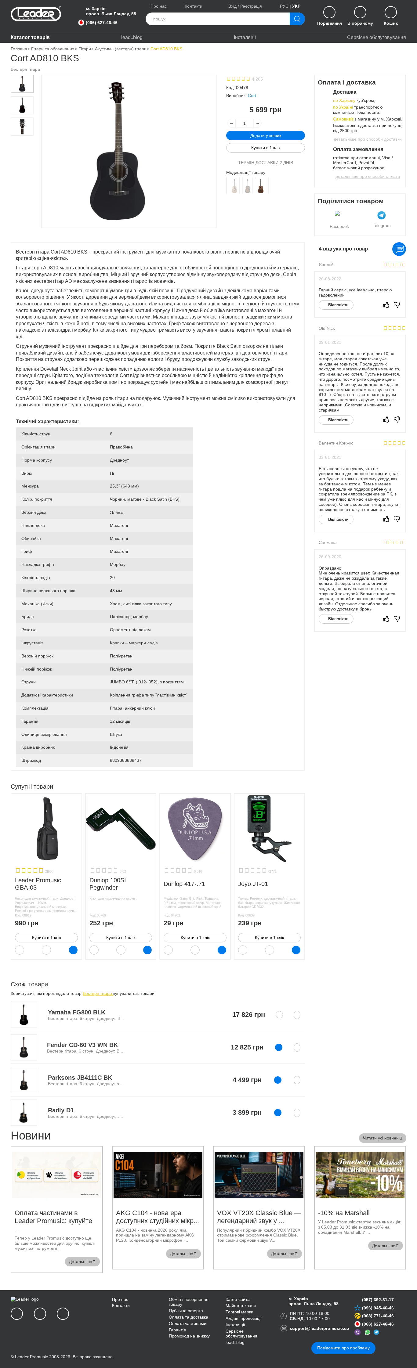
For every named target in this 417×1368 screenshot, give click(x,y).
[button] (22, 84)
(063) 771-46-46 (378, 1315)
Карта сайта (238, 1299)
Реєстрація (251, 6)
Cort (252, 95)
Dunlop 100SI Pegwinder (107, 884)
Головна (19, 48)
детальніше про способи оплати (367, 176)
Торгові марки (239, 1311)
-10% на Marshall (344, 1213)
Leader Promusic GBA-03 (38, 884)
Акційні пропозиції (244, 1318)
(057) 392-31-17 (378, 1299)
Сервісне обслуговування (376, 37)
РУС (284, 6)
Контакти (193, 6)
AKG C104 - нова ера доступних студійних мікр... (157, 1217)
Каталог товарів (30, 37)
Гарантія (177, 1329)
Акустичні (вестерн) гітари (121, 48)
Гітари (84, 48)
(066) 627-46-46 (102, 22)
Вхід (232, 6)
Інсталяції (245, 37)
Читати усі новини (381, 1138)
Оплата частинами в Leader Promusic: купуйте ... (53, 1221)
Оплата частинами (187, 1323)
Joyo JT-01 (253, 883)
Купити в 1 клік (46, 937)
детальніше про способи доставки (368, 139)
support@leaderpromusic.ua (319, 1328)
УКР (296, 6)
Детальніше (80, 1261)
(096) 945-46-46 (378, 1307)
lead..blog (132, 37)
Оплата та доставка (188, 1317)
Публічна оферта (186, 1310)
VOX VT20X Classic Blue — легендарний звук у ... (259, 1217)
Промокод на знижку (189, 1336)
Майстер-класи (241, 1305)
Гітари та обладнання (52, 48)
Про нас (158, 6)
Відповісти (338, 304)
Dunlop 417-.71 (184, 883)
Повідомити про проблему (343, 1347)
